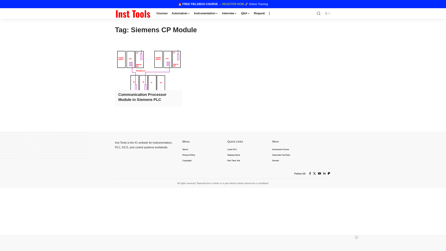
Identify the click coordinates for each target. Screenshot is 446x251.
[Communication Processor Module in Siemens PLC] (148, 70)
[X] (314, 173)
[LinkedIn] (324, 173)
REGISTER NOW (233, 4)
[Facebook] (310, 173)
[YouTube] (319, 173)
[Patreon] (329, 173)
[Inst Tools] (133, 13)
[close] (356, 237)
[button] (269, 13)
